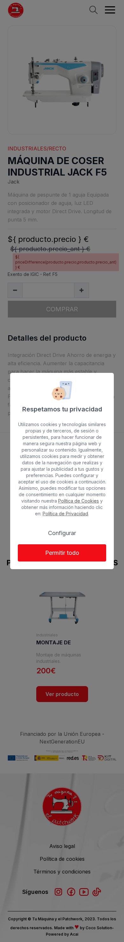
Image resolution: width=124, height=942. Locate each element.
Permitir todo (62, 552)
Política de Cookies (78, 501)
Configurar (62, 533)
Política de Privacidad (65, 513)
